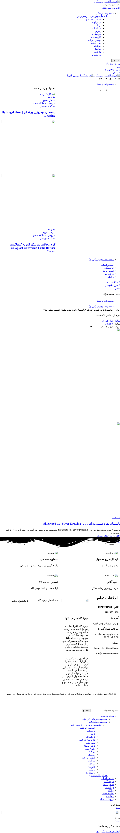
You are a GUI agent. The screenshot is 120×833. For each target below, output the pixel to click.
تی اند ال (96, 28)
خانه (117, 309)
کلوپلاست (96, 37)
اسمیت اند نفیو (93, 19)
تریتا (99, 25)
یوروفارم (96, 55)
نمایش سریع (49, 100)
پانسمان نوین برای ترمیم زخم (92, 16)
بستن (117, 288)
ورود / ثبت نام (107, 799)
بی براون (96, 22)
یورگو (92, 769)
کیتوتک (91, 754)
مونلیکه (97, 46)
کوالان (92, 751)
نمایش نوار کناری (111, 320)
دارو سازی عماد (87, 739)
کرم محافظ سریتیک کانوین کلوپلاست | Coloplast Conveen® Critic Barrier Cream (31, 248)
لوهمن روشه (94, 40)
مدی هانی (96, 43)
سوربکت (96, 34)
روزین (98, 31)
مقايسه (110, 796)
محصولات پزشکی (104, 13)
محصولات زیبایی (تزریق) (101, 306)
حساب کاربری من (98, 775)
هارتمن (97, 52)
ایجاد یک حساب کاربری (108, 831)
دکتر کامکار (89, 745)
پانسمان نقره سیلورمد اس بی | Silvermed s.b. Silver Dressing (81, 523)
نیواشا (98, 49)
